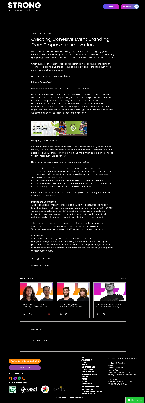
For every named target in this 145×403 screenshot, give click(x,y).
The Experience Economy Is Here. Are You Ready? (109, 306)
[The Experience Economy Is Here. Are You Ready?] (110, 292)
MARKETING (87, 360)
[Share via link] (49, 259)
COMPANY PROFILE (90, 386)
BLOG (84, 381)
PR (82, 358)
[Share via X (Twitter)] (38, 259)
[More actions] (113, 33)
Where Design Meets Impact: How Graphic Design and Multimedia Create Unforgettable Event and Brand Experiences (71, 306)
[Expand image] (45, 128)
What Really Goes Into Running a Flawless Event (35, 306)
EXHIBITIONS (87, 369)
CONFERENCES (88, 367)
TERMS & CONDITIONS (91, 391)
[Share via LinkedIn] (43, 259)
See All (123, 278)
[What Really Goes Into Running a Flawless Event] (36, 292)
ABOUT (84, 377)
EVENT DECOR (87, 372)
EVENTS (85, 362)
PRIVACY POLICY (89, 394)
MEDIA (84, 365)
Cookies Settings (70, 399)
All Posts (10, 18)
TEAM (84, 379)
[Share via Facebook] (32, 259)
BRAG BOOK (86, 384)
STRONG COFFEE (89, 374)
